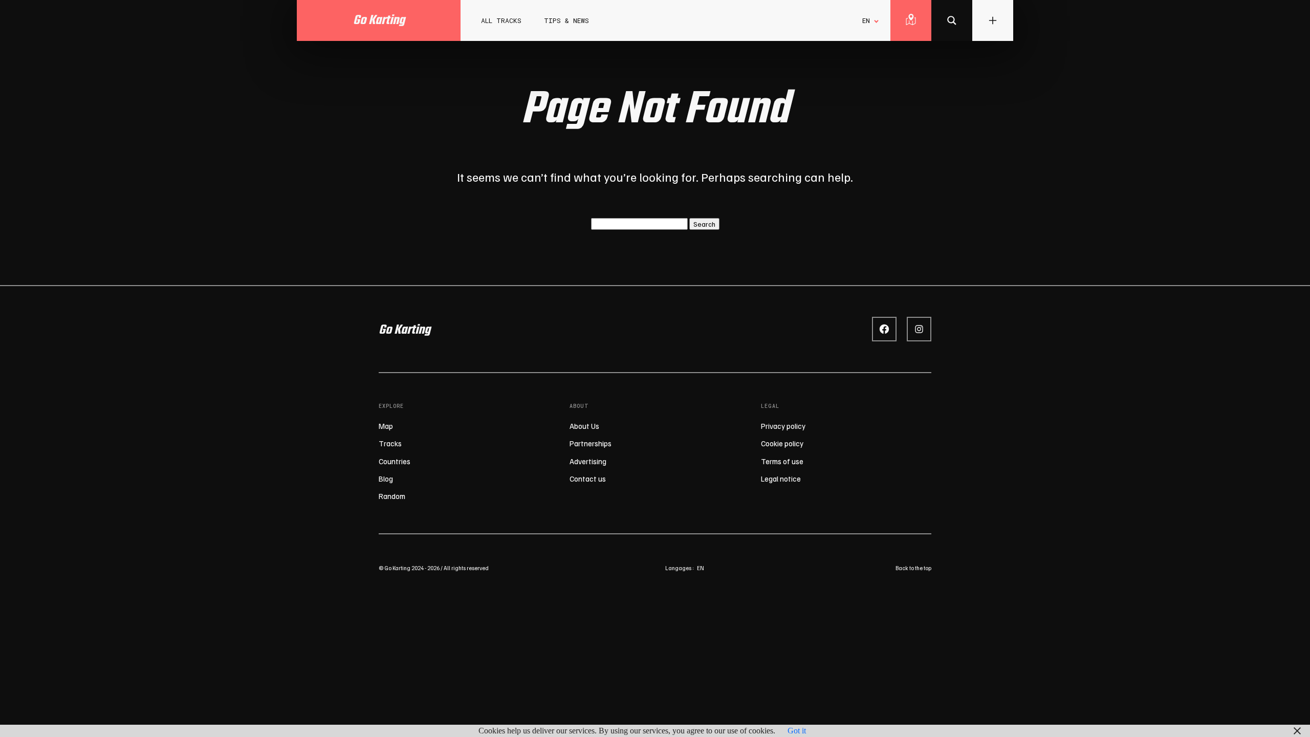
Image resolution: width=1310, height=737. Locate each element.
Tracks (390, 443)
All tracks (501, 20)
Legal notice (781, 478)
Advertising (588, 461)
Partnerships (591, 443)
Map (386, 425)
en (700, 568)
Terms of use (782, 461)
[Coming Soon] (951, 20)
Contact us (588, 478)
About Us (584, 425)
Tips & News (566, 20)
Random (392, 496)
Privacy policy (783, 425)
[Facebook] (884, 329)
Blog (386, 478)
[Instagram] (919, 329)
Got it (797, 730)
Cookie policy (782, 443)
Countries (394, 461)
